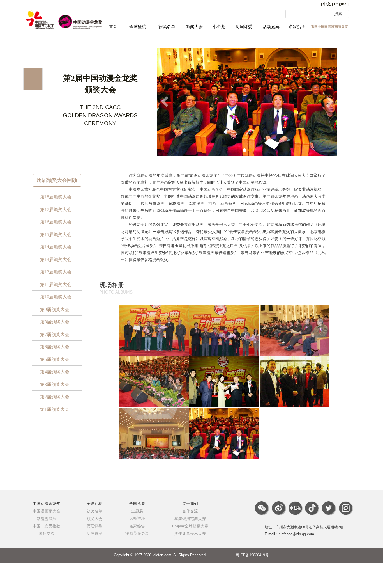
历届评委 (244, 26)
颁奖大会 (194, 26)
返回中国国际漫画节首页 (329, 27)
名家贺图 (297, 26)
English (340, 4)
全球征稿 (137, 26)
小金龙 (219, 26)
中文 (327, 4)
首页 (113, 26)
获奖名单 (166, 26)
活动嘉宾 (271, 26)
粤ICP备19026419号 (252, 555)
